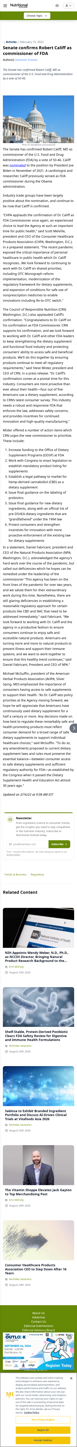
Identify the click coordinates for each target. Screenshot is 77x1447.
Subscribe (57, 844)
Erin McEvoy (16, 966)
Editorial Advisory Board (38, 1330)
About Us (38, 1313)
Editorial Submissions (38, 1326)
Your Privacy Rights (43, 1419)
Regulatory (37, 874)
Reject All (43, 1430)
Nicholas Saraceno (20, 1045)
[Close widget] (69, 1337)
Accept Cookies (43, 1440)
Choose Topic (34, 15)
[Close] (71, 1378)
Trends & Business (15, 874)
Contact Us (38, 1322)
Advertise (38, 1317)
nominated (17, 165)
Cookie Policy (31, 1412)
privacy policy (13, 854)
